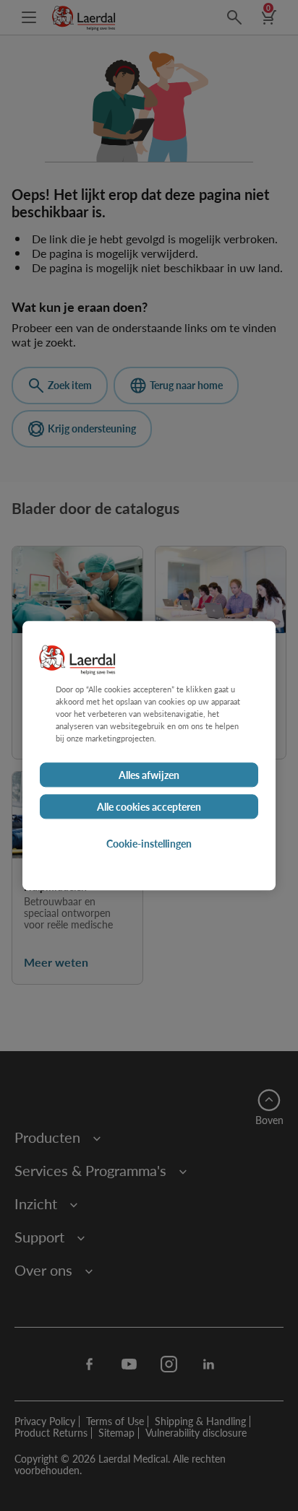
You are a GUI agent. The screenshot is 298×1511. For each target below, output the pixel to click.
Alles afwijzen (149, 774)
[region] (149, 755)
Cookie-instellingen (149, 843)
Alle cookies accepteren (149, 806)
